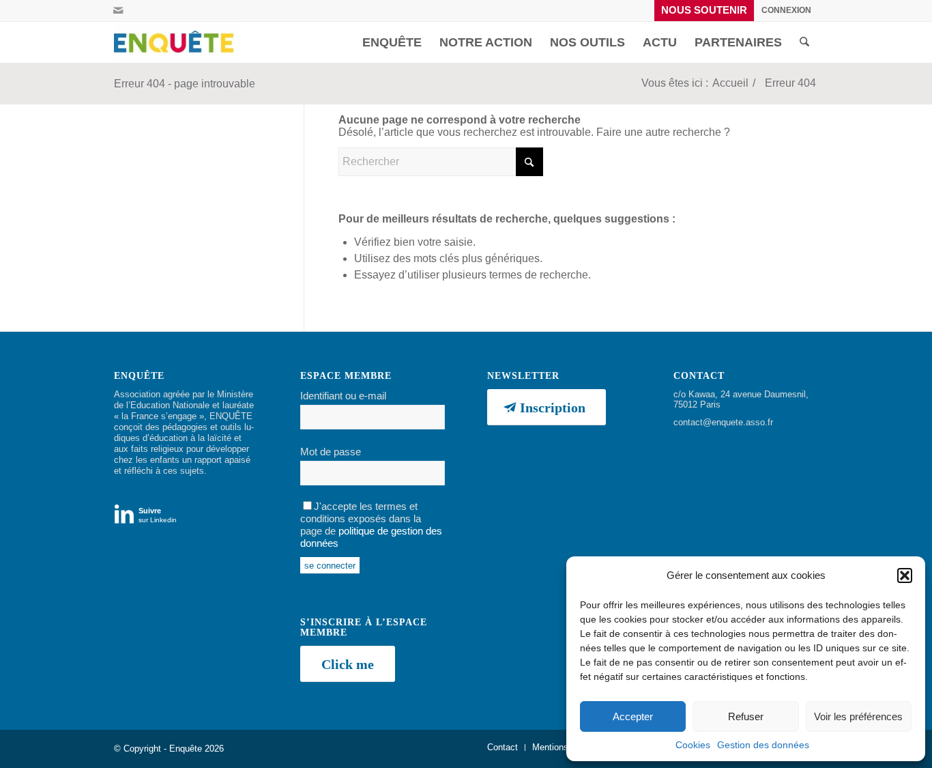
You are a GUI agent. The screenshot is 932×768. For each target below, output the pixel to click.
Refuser (745, 716)
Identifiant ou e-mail (343, 395)
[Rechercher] (804, 42)
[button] (905, 575)
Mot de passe (330, 451)
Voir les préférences (858, 716)
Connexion (786, 10)
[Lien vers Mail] (118, 10)
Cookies (692, 744)
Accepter (633, 716)
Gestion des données (763, 744)
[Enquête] (176, 42)
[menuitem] (704, 10)
